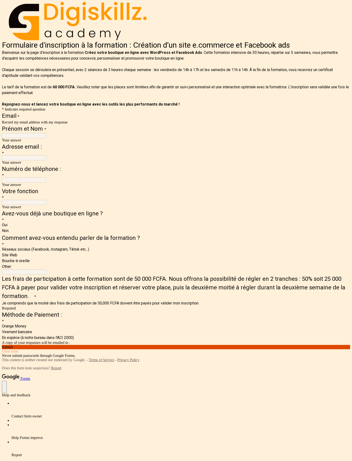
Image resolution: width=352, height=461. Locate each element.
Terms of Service (101, 360)
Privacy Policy (128, 360)
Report (56, 368)
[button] (176, 347)
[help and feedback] (4, 387)
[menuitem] (180, 409)
